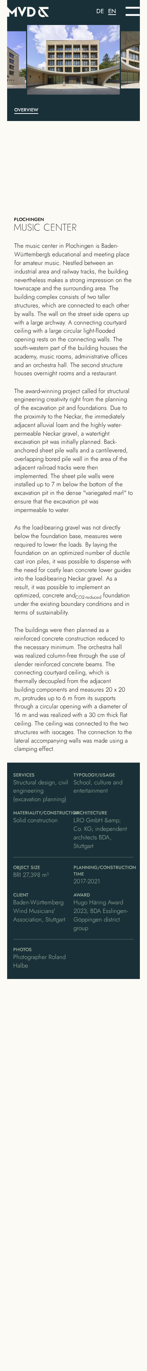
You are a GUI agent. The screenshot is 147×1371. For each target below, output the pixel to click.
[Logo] (40, 10)
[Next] (115, 60)
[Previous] (31, 60)
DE (100, 11)
